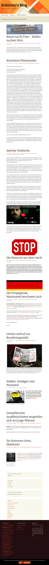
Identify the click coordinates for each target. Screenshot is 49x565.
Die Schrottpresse (11, 506)
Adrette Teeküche (18, 150)
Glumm (9, 510)
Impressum (12, 15)
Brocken (3, 530)
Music (9, 484)
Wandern (4, 554)
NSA (24, 299)
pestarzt (9, 517)
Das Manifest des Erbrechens (13, 502)
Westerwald (4, 555)
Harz (6, 534)
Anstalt (10, 529)
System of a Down (21, 154)
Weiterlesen (27, 562)
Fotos (3, 534)
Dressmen (29, 169)
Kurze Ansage (20, 423)
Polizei (32, 43)
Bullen (20, 43)
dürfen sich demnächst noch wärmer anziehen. (18, 319)
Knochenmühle (6, 537)
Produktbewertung (10, 545)
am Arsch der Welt (5, 529)
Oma (11, 542)
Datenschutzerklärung (21, 15)
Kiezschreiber (10, 515)
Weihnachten (8, 554)
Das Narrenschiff (10, 504)
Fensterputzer (27, 153)
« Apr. (34, 537)
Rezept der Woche (6, 547)
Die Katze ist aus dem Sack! (24, 257)
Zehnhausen (7, 555)
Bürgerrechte (24, 43)
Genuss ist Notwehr (11, 508)
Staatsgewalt (8, 44)
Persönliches (6, 544)
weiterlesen (30, 51)
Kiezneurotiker (10, 514)
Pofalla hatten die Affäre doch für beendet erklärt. (26, 312)
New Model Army (5, 542)
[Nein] (47, 562)
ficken (12, 532)
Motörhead (5, 540)
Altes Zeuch (9, 527)
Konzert (4, 539)
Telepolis (31, 427)
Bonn (12, 529)
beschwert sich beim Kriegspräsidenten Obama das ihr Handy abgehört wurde (24, 307)
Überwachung (8, 300)
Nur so (10, 542)
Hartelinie (9, 512)
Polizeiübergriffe (37, 43)
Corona (6, 530)
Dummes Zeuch (10, 530)
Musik (8, 540)
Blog (16, 43)
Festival (9, 532)
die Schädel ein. (36, 453)
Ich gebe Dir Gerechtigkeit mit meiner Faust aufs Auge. (28, 458)
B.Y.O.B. (19, 153)
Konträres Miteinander (21, 60)
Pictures (9, 486)
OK (20, 562)
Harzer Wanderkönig (5, 535)
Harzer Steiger (10, 534)
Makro (3, 540)
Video (7, 553)
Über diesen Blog (4, 15)
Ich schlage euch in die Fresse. (23, 453)
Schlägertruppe (31, 63)
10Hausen (3, 525)
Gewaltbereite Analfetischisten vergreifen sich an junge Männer (24, 416)
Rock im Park (4, 548)
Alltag (21, 63)
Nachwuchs (29, 43)
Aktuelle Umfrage (9, 525)
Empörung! (22, 153)
